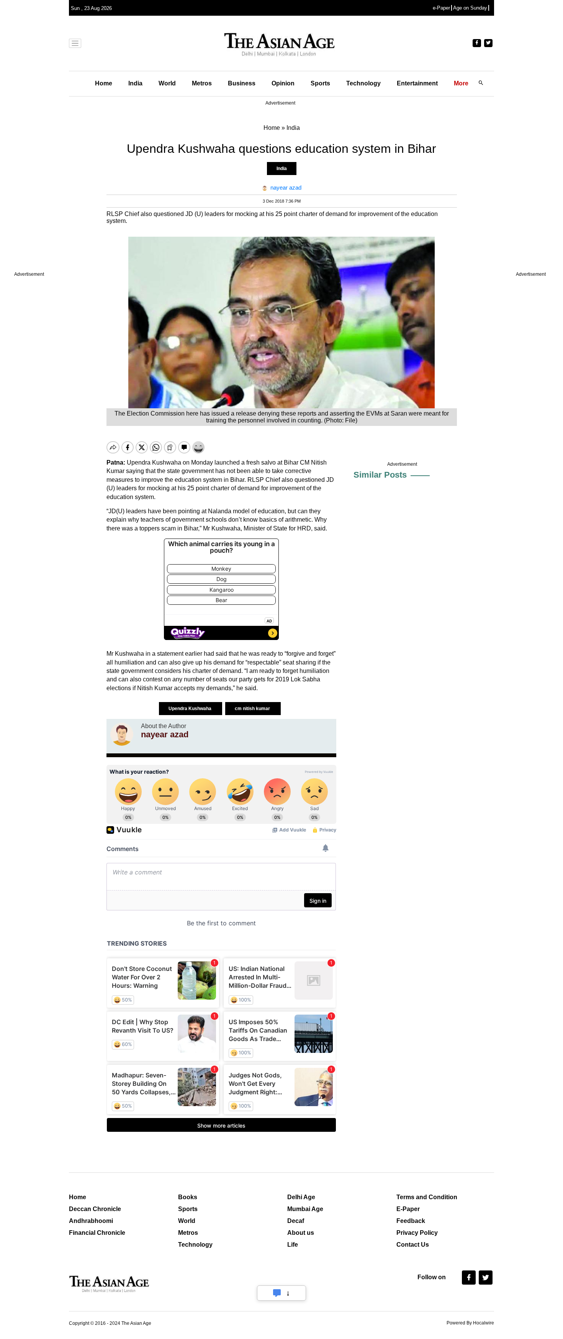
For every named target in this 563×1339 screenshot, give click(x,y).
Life (292, 1244)
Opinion (283, 83)
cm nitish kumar (253, 708)
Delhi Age (301, 1197)
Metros (202, 83)
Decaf (295, 1221)
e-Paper (441, 8)
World (167, 83)
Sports (320, 83)
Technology (363, 83)
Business (241, 83)
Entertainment (417, 83)
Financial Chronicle (97, 1232)
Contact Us (412, 1244)
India (135, 83)
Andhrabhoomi (91, 1221)
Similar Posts (380, 475)
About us (300, 1232)
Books (187, 1197)
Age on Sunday (470, 8)
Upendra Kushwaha (191, 708)
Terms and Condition (426, 1197)
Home (103, 83)
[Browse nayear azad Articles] (121, 734)
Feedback (410, 1221)
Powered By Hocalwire (470, 1323)
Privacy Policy (417, 1232)
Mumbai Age (305, 1209)
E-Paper (408, 1209)
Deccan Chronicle (95, 1209)
